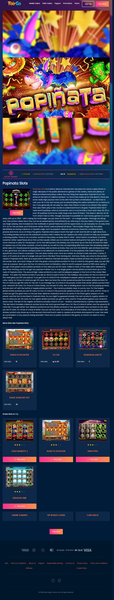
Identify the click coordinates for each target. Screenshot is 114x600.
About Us (32, 563)
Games (77, 3)
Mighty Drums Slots (67, 174)
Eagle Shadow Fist (19, 397)
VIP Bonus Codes (56, 515)
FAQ (6, 563)
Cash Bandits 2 (19, 451)
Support (58, 3)
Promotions (67, 3)
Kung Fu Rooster (19, 354)
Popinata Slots (39, 189)
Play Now (102, 4)
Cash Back (93, 515)
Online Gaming (19, 515)
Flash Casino (47, 3)
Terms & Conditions (18, 563)
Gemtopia (93, 451)
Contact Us (70, 563)
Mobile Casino (34, 3)
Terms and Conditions (98, 563)
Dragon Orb (19, 498)
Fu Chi (56, 354)
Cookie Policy (81, 568)
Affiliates (29, 568)
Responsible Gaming (55, 563)
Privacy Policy (82, 563)
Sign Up (88, 4)
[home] (15, 6)
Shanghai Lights (93, 354)
